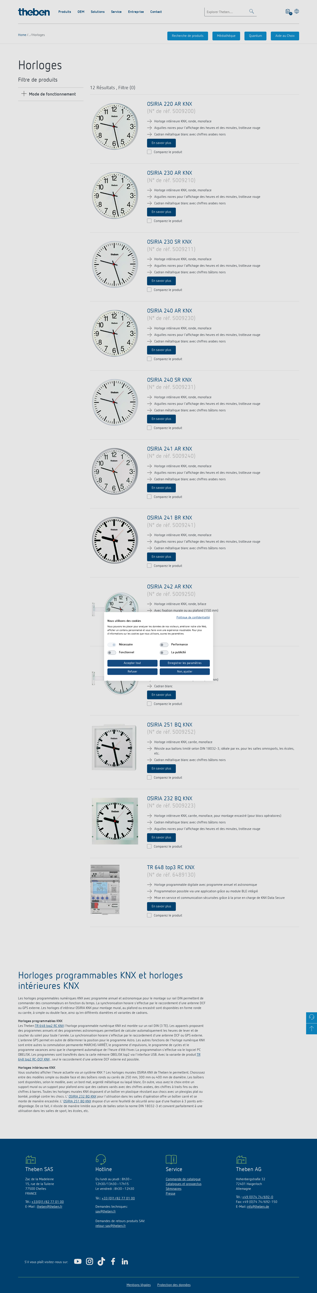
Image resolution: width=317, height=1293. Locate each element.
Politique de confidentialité (193, 617)
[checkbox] (111, 645)
